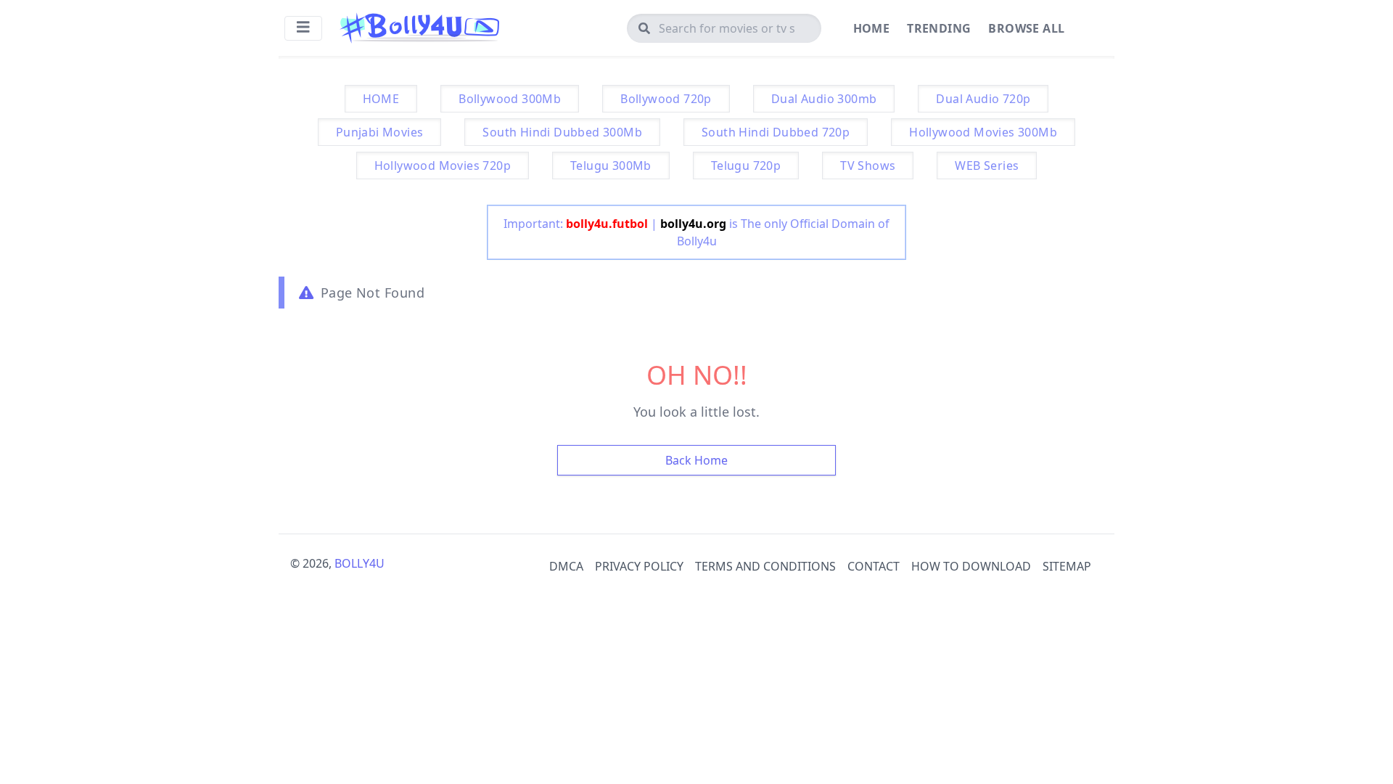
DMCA (566, 566)
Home (871, 28)
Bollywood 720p (666, 99)
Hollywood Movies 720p (442, 165)
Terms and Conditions (765, 566)
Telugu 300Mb (611, 165)
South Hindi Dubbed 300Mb (562, 132)
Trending (939, 28)
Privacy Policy (639, 566)
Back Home (696, 460)
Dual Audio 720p (983, 99)
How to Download (971, 566)
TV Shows (867, 165)
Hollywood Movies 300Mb (983, 132)
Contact (873, 566)
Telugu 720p (746, 165)
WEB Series (987, 165)
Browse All (1026, 28)
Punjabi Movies (380, 132)
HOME (381, 99)
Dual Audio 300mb (823, 99)
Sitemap (1067, 566)
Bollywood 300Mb (510, 99)
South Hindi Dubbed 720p (776, 132)
